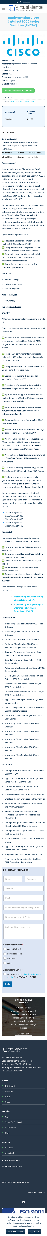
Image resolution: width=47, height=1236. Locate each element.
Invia (7, 984)
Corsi (7, 1117)
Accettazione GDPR (12, 969)
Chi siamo (9, 1148)
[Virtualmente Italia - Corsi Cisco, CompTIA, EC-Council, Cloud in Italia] (25, 8)
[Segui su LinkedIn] (23, 1202)
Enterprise (30, 101)
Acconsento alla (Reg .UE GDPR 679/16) (24, 975)
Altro (9, 963)
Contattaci (25, 2)
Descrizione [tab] (8, 132)
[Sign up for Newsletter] (17, 2)
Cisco (12, 101)
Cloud (7, 1097)
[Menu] (3, 8)
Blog (7, 1133)
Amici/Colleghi (14, 949)
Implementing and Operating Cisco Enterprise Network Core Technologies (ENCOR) (29, 607)
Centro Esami (10, 1127)
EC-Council (10, 1086)
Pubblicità (11, 958)
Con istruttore (20, 101)
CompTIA (9, 1091)
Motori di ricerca (14, 953)
